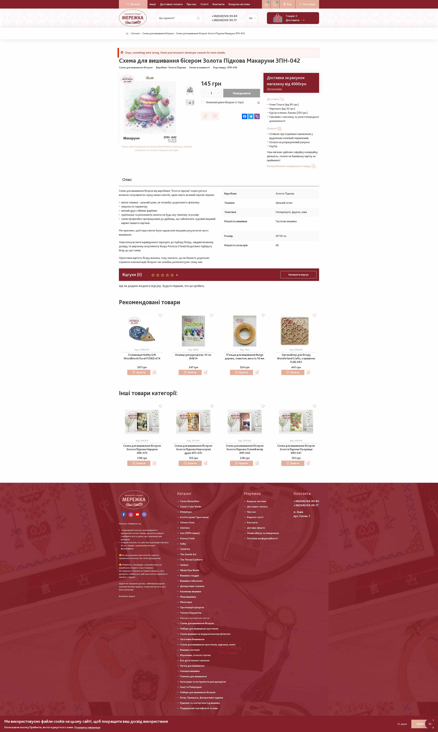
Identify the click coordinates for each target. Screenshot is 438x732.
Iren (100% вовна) (190, 533)
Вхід (289, 4)
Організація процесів (192, 607)
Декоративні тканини (192, 586)
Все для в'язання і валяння (194, 660)
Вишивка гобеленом (191, 580)
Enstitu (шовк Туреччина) (194, 517)
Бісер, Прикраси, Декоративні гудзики (201, 697)
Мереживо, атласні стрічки (195, 655)
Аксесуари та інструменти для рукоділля (203, 681)
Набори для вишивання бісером (197, 692)
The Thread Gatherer (191, 559)
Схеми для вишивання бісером (158, 33)
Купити (141, 372)
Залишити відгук (298, 274)
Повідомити (242, 93)
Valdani (184, 565)
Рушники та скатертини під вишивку (200, 703)
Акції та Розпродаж (191, 687)
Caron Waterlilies (189, 501)
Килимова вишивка (190, 591)
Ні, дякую (402, 724)
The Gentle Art (188, 554)
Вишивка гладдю (189, 575)
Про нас (191, 4)
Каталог (135, 4)
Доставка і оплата (171, 4)
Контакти (218, 4)
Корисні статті (255, 517)
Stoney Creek (187, 538)
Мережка (252, 493)
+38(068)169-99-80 (224, 16)
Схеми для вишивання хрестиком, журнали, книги (207, 644)
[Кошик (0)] (277, 18)
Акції (153, 4)
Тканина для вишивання (193, 676)
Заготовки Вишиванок (192, 639)
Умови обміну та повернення (263, 533)
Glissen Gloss (187, 522)
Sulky (183, 543)
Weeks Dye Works (189, 570)
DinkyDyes (186, 511)
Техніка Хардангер (191, 612)
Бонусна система (239, 4)
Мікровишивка (188, 596)
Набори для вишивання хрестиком (199, 628)
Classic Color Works (190, 506)
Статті (204, 4)
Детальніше (274, 89)
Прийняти (422, 723)
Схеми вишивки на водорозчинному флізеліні (205, 634)
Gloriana (185, 527)
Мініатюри (186, 602)
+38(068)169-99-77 (224, 20)
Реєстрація (309, 4)
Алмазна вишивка (190, 671)
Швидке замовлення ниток (195, 618)
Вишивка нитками (190, 649)
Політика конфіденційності (262, 538)
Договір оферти (256, 527)
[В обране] (214, 116)
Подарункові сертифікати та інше (199, 708)
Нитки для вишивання (192, 665)
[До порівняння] (205, 116)
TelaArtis (185, 549)
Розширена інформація (87, 727)
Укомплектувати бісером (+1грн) (224, 102)
